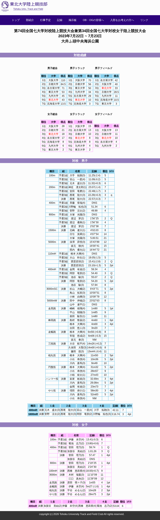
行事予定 (45, 20)
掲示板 (73, 20)
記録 (59, 20)
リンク (144, 20)
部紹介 (30, 20)
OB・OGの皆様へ (93, 20)
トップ (16, 20)
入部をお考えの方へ (122, 20)
